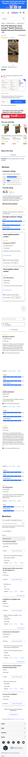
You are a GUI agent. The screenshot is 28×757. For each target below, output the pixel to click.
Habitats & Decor (10, 23)
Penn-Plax (3, 35)
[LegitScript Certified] (5, 748)
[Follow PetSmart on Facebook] (3, 742)
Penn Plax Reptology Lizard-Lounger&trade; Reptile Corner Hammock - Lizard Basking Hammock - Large (6, 137)
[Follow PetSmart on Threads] (13, 742)
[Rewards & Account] (8, 13)
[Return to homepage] (15, 13)
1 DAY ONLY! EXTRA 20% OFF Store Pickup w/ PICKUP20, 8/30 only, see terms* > (13, 4)
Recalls (2, 756)
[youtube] (23, 742)
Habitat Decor (20, 23)
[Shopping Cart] (23, 13)
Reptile (3, 23)
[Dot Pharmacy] (17, 748)
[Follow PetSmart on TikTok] (18, 742)
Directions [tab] (13, 155)
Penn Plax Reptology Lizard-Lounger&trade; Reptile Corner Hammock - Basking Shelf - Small (17, 137)
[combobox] (13, 18)
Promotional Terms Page (19, 719)
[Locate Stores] (20, 13)
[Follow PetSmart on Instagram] (8, 742)
